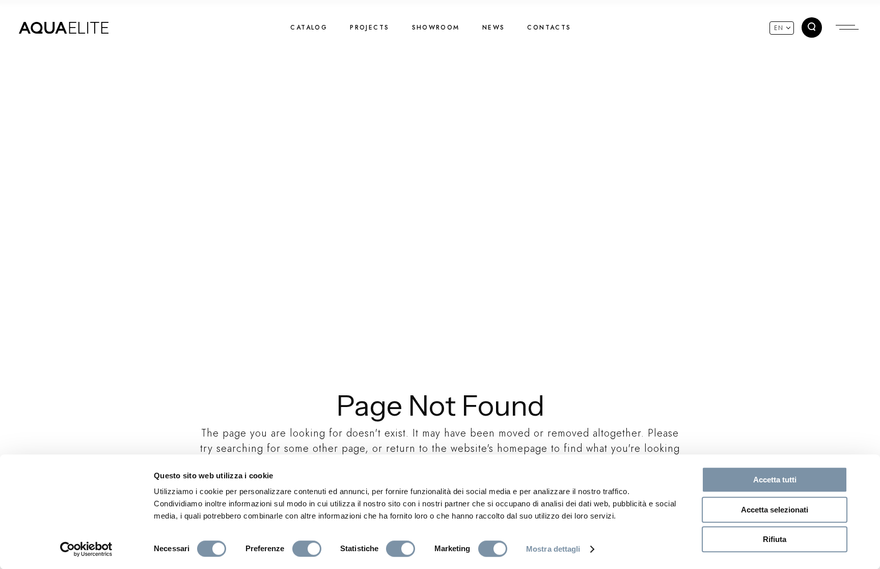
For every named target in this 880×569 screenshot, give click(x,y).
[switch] (306, 548)
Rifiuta (774, 539)
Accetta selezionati (774, 509)
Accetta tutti (774, 479)
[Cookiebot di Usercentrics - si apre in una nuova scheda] (86, 549)
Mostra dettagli (553, 549)
